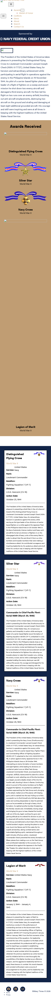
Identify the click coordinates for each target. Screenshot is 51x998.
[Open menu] (3, 16)
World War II (25, 154)
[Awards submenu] (22, 10)
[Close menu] (11, 4)
